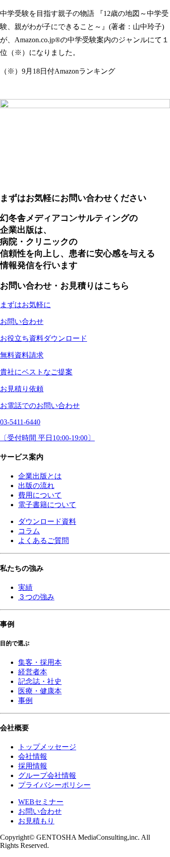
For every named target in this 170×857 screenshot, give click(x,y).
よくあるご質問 (43, 540)
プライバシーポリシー (54, 785)
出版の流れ (36, 485)
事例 (25, 700)
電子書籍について (47, 504)
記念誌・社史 (40, 681)
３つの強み (36, 597)
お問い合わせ (40, 811)
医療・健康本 (40, 691)
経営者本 (32, 672)
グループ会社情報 (47, 775)
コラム (29, 531)
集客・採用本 (40, 662)
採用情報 (32, 766)
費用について (40, 495)
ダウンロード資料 (47, 521)
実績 (25, 587)
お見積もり (36, 821)
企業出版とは (40, 476)
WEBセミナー (40, 802)
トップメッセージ (47, 747)
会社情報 (32, 756)
